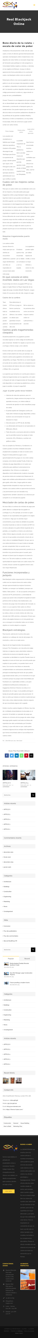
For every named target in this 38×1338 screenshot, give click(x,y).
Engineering (7, 896)
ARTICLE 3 (7, 824)
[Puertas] (12, 1080)
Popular (11, 959)
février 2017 (7, 857)
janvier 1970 (7, 867)
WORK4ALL (20, 1331)
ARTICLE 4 (7, 819)
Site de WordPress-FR (10, 941)
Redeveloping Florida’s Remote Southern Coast (19, 964)
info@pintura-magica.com (9, 1302)
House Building (25, 1123)
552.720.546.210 (12, 1103)
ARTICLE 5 (24, 783)
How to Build (7, 1126)
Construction (7, 891)
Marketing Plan (17, 1126)
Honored (15, 1123)
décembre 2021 (8, 852)
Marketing (7, 901)
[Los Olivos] (19, 1080)
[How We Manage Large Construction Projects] (6, 973)
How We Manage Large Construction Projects (21, 973)
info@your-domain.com (14, 1106)
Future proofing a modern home (20, 982)
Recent (27, 959)
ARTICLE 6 (7, 783)
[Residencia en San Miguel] (6, 1080)
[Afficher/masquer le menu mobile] (34, 5)
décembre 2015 (8, 862)
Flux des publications (10, 931)
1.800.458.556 (14, 1100)
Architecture (7, 881)
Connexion (7, 926)
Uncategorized (8, 911)
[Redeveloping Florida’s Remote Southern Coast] (6, 964)
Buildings (6, 886)
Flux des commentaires (11, 936)
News (5, 906)
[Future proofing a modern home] (6, 983)
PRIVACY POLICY (19, 1333)
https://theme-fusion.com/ (14, 1109)
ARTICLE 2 (7, 829)
